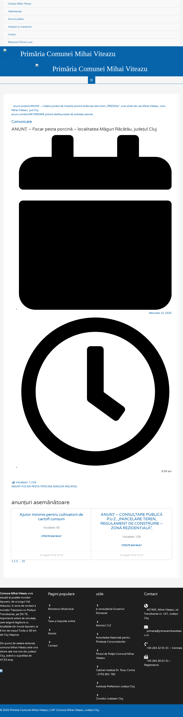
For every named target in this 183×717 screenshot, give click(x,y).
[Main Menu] (91, 80)
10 (23, 561)
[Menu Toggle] (173, 15)
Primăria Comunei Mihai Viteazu (67, 54)
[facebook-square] (1, 670)
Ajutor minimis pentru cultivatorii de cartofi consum (51, 516)
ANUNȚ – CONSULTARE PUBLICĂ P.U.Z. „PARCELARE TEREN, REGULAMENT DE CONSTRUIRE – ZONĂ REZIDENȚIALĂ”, (131, 521)
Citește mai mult (51, 536)
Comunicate (21, 122)
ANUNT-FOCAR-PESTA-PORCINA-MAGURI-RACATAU (44, 486)
